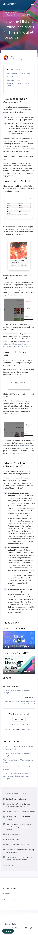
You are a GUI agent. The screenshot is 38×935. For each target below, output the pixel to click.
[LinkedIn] (10, 678)
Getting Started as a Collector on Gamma (18, 818)
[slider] (13, 647)
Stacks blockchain (22, 446)
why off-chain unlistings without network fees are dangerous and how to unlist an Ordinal (17, 343)
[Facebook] (4, 678)
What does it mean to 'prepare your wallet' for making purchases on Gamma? (18, 826)
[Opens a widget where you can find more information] (8, 931)
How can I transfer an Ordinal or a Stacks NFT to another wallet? (18, 805)
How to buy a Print (12, 839)
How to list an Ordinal (14, 77)
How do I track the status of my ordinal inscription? (17, 754)
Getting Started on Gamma (16, 799)
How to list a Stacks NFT (15, 80)
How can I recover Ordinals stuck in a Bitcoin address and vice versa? (19, 858)
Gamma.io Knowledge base (16, 15)
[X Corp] (7, 678)
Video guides (11, 89)
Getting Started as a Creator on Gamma (20, 812)
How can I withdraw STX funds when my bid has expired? (20, 851)
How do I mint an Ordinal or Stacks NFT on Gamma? (18, 768)
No (22, 719)
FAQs (29, 15)
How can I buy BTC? (13, 834)
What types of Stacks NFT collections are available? (18, 761)
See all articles (8, 865)
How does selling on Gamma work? (18, 74)
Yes (16, 719)
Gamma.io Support (11, 12)
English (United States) (13, 928)
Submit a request (27, 729)
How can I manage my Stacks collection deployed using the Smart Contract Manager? (17, 776)
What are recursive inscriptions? (17, 844)
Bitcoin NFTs (23, 109)
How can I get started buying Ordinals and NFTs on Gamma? (18, 747)
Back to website (10, 924)
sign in (10, 900)
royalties (6, 141)
